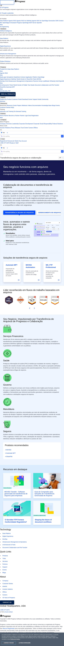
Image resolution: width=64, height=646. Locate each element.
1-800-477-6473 (5, 143)
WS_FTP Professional (51, 266)
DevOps (2, 81)
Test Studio (31, 85)
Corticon (22, 77)
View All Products (8, 94)
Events (58, 105)
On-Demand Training (20, 111)
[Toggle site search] (1, 145)
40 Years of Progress (8, 597)
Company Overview (6, 123)
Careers (30, 127)
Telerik (18, 79)
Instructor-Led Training (6, 111)
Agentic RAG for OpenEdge (40, 20)
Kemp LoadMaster (44, 81)
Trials (4, 558)
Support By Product (6, 99)
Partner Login (24, 115)
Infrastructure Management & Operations (20, 81)
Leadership (15, 123)
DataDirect (17, 77)
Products (3, 67)
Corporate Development (26, 123)
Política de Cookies (15, 639)
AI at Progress (4, 7)
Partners (3, 113)
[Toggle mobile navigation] (1, 154)
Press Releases (15, 127)
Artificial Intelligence (6, 31)
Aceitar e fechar (9, 643)
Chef (6, 81)
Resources (3, 103)
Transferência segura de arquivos (19, 212)
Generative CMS (53, 20)
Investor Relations (5, 127)
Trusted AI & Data (5, 69)
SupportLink (3, 141)
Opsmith (21, 23)
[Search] (1, 130)
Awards (4, 586)
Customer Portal (17, 99)
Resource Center (12, 105)
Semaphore (9, 77)
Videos (30, 105)
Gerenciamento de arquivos (49, 212)
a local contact (8, 612)
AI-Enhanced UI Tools (6, 85)
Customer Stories (5, 107)
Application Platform (32, 77)
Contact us (7, 602)
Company (3, 119)
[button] (29, 308)
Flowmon (35, 81)
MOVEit (38, 79)
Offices (36, 127)
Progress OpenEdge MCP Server (26, 22)
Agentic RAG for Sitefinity (24, 20)
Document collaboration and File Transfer (47, 85)
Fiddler (25, 85)
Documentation (36, 105)
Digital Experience (5, 46)
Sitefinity (13, 79)
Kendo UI (23, 79)
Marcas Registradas (9, 628)
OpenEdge (41, 77)
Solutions (3, 29)
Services (2, 101)
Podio (34, 79)
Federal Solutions (5, 61)
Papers (19, 105)
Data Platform (4, 20)
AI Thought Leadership (7, 13)
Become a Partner (14, 115)
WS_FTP (7, 91)
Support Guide (37, 99)
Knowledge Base (47, 105)
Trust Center (24, 127)
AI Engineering (4, 26)
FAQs (12, 107)
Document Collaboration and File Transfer (14, 547)
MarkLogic (3, 77)
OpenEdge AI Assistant (9, 22)
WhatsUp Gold (54, 81)
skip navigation (7, 2)
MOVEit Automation (30, 266)
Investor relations (7, 589)
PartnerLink (11, 141)
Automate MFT (7, 88)
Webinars (24, 105)
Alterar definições (24, 643)
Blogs (53, 105)
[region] (32, 639)
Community (45, 99)
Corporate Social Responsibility (43, 123)
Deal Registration (19, 116)
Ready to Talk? (14, 143)
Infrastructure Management (8, 53)
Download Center (27, 99)
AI (1, 5)
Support (2, 97)
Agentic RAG (12, 20)
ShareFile (29, 79)
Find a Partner (4, 115)
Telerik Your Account (21, 141)
